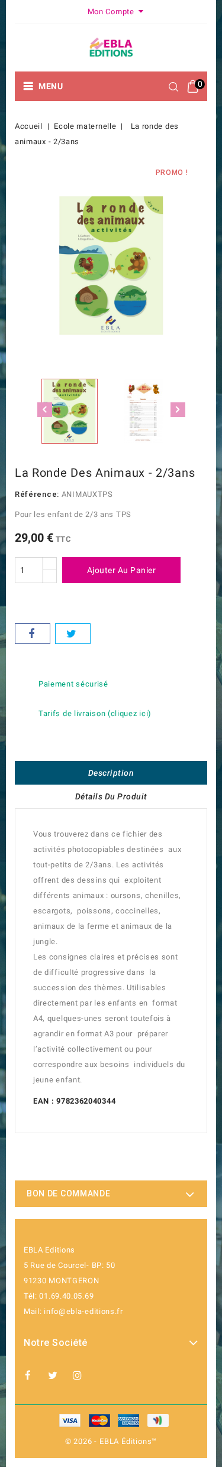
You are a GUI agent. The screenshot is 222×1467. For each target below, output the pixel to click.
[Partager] (32, 633)
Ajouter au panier (121, 570)
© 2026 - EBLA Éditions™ (111, 1441)
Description (111, 773)
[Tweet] (73, 633)
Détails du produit (111, 796)
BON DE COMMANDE (69, 1193)
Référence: (37, 494)
